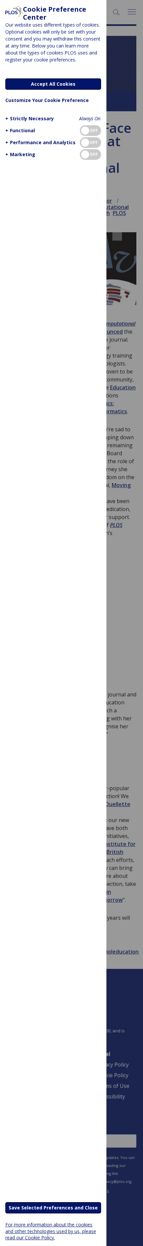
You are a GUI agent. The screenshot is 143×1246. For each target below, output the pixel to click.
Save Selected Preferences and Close (53, 1207)
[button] (29, 118)
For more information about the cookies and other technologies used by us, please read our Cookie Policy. (50, 1230)
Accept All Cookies (53, 84)
